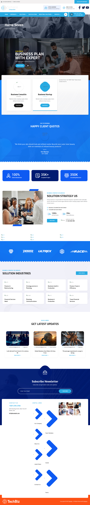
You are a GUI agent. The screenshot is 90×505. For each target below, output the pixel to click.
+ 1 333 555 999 (78, 15)
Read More (18, 105)
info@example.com (70, 8)
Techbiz (70, 501)
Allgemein (25, 347)
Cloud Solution (53, 347)
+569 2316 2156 (14, 406)
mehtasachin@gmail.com (14, 347)
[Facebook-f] (79, 7)
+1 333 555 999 (70, 221)
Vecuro (85, 501)
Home (6, 14)
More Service (82, 273)
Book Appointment (82, 1)
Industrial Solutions (45, 14)
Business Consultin (18, 94)
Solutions (22, 14)
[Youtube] (87, 7)
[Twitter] (83, 7)
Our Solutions (33, 14)
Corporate (13, 14)
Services (56, 14)
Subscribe (65, 391)
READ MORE (52, 220)
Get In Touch (20, 65)
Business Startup (45, 94)
